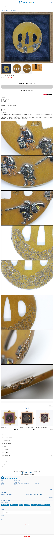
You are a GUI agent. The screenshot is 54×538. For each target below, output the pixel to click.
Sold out (27, 87)
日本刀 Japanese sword (7, 437)
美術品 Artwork (5, 449)
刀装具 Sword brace (6, 440)
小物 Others (4, 446)
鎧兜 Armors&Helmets (6, 443)
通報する (50, 405)
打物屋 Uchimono (5, 452)
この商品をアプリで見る (27, 402)
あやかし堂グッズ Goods (6, 455)
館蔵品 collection (5, 434)
